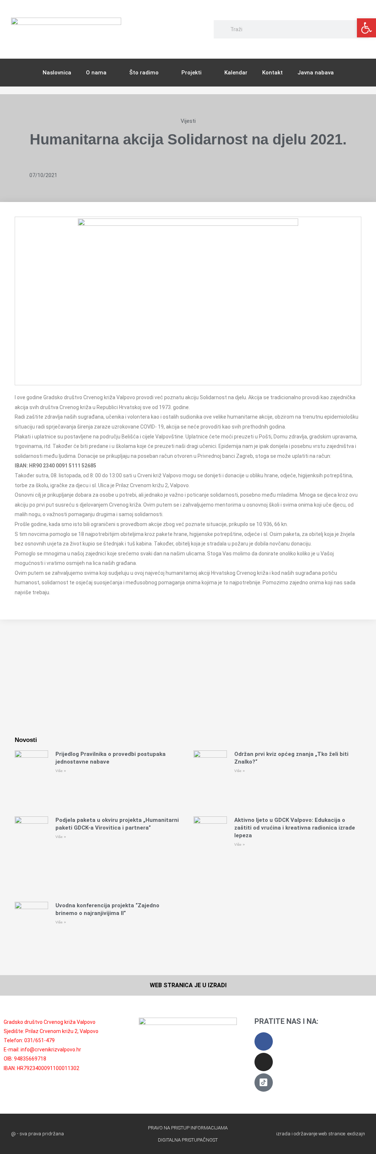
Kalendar (235, 72)
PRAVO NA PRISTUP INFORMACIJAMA (188, 1128)
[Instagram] (263, 1062)
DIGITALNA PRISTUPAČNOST (188, 1140)
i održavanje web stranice (318, 1133)
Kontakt (272, 72)
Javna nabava (315, 72)
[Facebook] (263, 1041)
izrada (283, 1133)
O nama (96, 72)
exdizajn (356, 1133)
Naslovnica (57, 72)
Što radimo (144, 72)
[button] (366, 27)
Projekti (191, 72)
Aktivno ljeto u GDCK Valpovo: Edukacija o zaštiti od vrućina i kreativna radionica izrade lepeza (294, 828)
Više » (60, 771)
